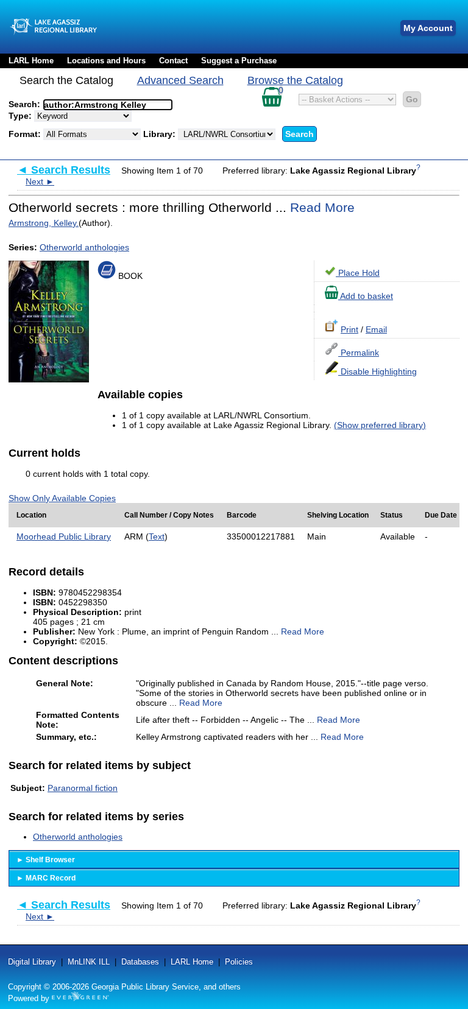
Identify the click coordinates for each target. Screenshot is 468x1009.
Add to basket (365, 296)
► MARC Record (46, 878)
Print (349, 329)
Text (157, 536)
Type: (21, 116)
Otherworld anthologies (84, 247)
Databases (140, 961)
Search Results (63, 170)
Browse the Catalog (295, 80)
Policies (239, 961)
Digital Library (32, 961)
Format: (26, 134)
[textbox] (102, 105)
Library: (160, 134)
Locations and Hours (106, 60)
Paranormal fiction (83, 788)
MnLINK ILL (89, 961)
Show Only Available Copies (62, 498)
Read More (322, 207)
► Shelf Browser (45, 860)
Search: (26, 104)
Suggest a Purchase (239, 60)
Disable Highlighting (377, 371)
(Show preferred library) (380, 425)
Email (376, 329)
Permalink (358, 352)
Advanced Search (180, 80)
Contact (173, 60)
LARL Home (31, 60)
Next (40, 181)
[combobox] (107, 104)
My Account (428, 28)
